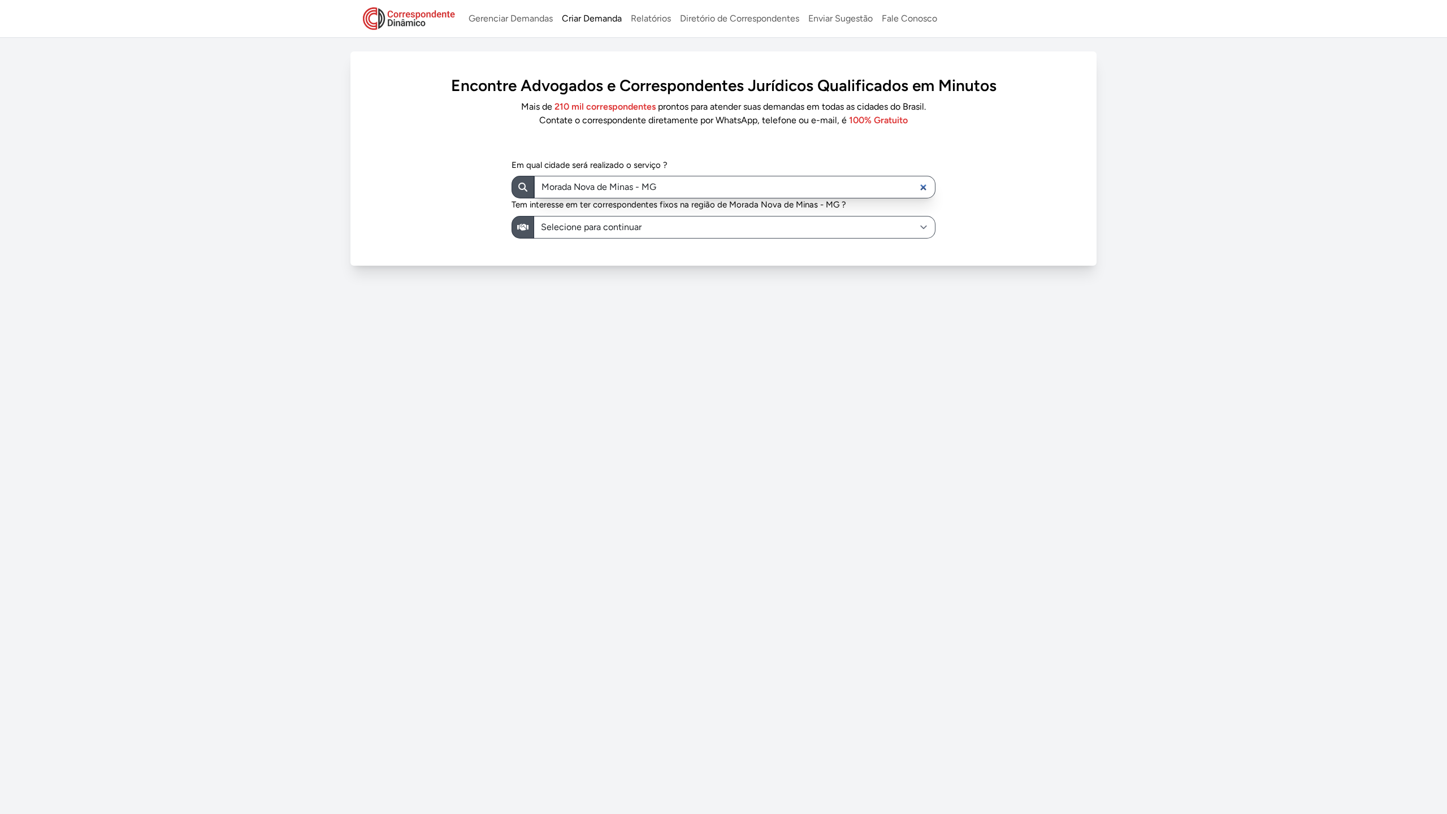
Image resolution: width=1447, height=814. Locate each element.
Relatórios (651, 18)
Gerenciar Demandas (511, 18)
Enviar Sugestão (840, 18)
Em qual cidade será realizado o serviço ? (590, 165)
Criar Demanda (592, 18)
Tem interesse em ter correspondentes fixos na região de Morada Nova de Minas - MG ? (679, 205)
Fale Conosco (909, 18)
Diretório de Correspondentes (739, 18)
